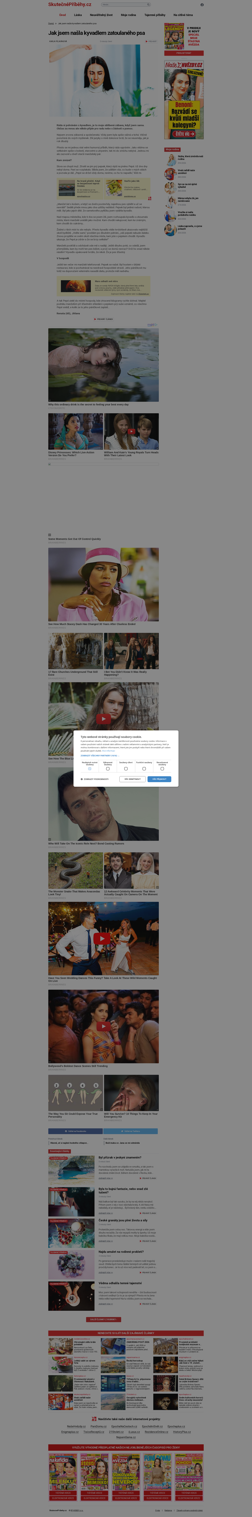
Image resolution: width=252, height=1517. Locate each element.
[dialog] (126, 758)
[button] (126, 755)
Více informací (108, 750)
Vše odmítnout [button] (133, 779)
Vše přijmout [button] (159, 779)
